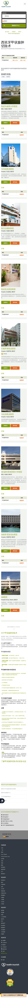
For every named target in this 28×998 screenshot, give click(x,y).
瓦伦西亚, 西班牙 (10, 292)
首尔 (2, 921)
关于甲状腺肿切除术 (6, 796)
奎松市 (2, 919)
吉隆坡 (2, 897)
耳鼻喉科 (14, 31)
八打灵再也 (3, 916)
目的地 (2, 858)
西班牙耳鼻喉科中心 (6, 792)
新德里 (2, 910)
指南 (2, 852)
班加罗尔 (3, 880)
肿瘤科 (4, 940)
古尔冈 (2, 888)
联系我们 (3, 873)
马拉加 (2, 901)
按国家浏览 (3, 800)
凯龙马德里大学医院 (9, 106)
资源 (2, 863)
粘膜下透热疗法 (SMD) (7, 821)
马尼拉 (2, 903)
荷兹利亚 (3, 891)
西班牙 (19, 31)
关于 (2, 871)
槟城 (2, 914)
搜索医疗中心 (15, 25)
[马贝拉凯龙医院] (10, 155)
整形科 (4, 944)
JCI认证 (5, 353)
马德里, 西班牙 (8, 109)
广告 (2, 850)
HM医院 (4, 597)
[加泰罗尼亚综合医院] (10, 520)
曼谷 (2, 882)
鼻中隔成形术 (5, 817)
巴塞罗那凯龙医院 (8, 348)
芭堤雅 (2, 912)
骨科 (4, 951)
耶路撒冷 (3, 895)
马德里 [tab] (3, 76)
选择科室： (4, 13)
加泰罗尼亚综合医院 (9, 534)
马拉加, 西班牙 (10, 416)
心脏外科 (5, 942)
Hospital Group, (5, 599)
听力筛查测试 (5, 823)
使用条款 (3, 867)
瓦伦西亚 (3, 929)
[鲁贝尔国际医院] (10, 214)
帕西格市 (3, 927)
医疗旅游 (7, 31)
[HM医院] (10, 583)
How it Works (4, 854)
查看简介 (6, 122)
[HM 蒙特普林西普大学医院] (10, 458)
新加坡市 (3, 923)
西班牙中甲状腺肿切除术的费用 (8, 788)
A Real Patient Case (5, 856)
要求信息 (15, 122)
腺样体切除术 (5, 814)
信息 (2, 860)
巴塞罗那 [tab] (8, 76)
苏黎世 (2, 934)
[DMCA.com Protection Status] (9, 982)
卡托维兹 (3, 931)
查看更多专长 (4, 953)
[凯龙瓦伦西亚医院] (10, 275)
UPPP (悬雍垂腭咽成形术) (8, 825)
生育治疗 (5, 947)
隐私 (2, 865)
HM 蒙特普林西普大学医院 (11, 472)
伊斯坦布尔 (3, 893)
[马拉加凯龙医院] (10, 400)
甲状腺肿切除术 (6, 819)
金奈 (2, 886)
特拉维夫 (3, 925)
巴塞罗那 (3, 884)
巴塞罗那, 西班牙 (10, 351)
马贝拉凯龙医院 (7, 169)
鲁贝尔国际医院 (7, 228)
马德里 (2, 899)
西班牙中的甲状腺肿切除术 (14, 33)
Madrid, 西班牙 (14, 599)
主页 (2, 847)
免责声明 (3, 869)
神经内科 (5, 949)
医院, (2, 109)
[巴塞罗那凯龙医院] (10, 334)
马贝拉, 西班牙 (10, 171)
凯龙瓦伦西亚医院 (8, 289)
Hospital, (3, 171)
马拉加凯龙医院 (7, 414)
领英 (4, 959)
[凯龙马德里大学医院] (10, 92)
